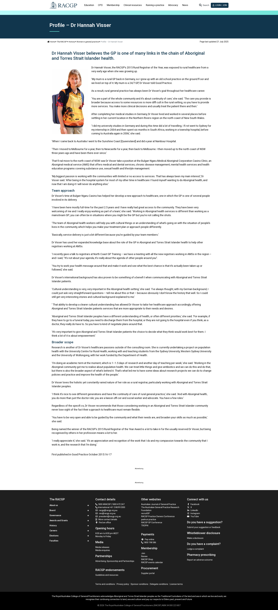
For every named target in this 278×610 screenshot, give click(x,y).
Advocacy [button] (173, 5)
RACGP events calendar (152, 562)
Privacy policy (123, 584)
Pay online (149, 539)
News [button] (185, 5)
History (72, 42)
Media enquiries (102, 550)
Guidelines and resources (106, 575)
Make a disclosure (195, 538)
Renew (144, 556)
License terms (176, 584)
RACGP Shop (147, 559)
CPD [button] (100, 5)
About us (54, 505)
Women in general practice (87, 42)
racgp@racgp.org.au (108, 510)
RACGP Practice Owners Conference (158, 516)
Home (52, 42)
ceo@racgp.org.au (107, 513)
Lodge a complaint (195, 549)
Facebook (195, 504)
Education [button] (89, 5)
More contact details (107, 519)
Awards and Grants (59, 520)
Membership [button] (113, 5)
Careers (53, 530)
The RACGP (62, 42)
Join (143, 553)
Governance (55, 515)
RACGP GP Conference (151, 522)
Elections (54, 535)
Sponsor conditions (139, 584)
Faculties (54, 541)
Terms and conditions (105, 584)
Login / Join (221, 5)
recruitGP (145, 513)
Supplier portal (147, 573)
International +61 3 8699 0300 (111, 507)
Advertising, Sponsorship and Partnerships (114, 561)
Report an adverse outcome (200, 560)
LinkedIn (194, 510)
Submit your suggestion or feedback (203, 527)
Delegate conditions (159, 584)
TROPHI (144, 525)
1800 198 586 (149, 542)
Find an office (105, 522)
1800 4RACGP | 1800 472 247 (111, 504)
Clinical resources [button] (133, 5)
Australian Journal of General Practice (158, 504)
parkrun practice (148, 519)
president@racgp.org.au (110, 516)
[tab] (89, 5)
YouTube (195, 516)
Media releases (102, 547)
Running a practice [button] (155, 5)
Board (52, 510)
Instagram (195, 513)
